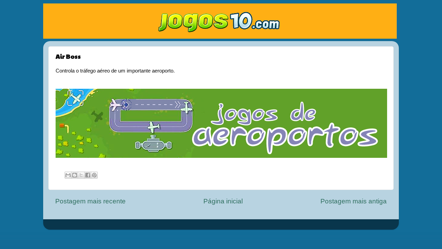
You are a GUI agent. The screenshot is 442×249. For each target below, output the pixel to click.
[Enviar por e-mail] (68, 175)
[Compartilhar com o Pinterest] (94, 175)
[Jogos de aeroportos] (221, 156)
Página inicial (223, 201)
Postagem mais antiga (353, 201)
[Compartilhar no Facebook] (87, 175)
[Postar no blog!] (74, 175)
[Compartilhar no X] (81, 175)
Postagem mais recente (90, 201)
